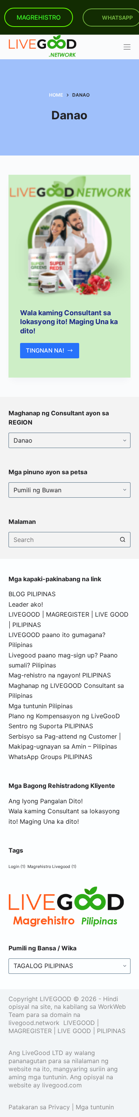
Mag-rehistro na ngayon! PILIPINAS (59, 675)
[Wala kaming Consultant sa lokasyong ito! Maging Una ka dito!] (69, 236)
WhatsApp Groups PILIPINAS (50, 757)
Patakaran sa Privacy (39, 1107)
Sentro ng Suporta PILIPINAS (50, 726)
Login (16, 866)
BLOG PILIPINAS (32, 594)
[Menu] (127, 46)
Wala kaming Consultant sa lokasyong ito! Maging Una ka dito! (69, 322)
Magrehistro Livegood (51, 866)
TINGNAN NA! (53, 352)
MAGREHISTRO (39, 17)
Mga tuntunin (95, 1107)
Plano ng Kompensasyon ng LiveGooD (64, 716)
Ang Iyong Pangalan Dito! (45, 801)
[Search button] (123, 539)
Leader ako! (25, 604)
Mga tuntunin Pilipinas (40, 706)
